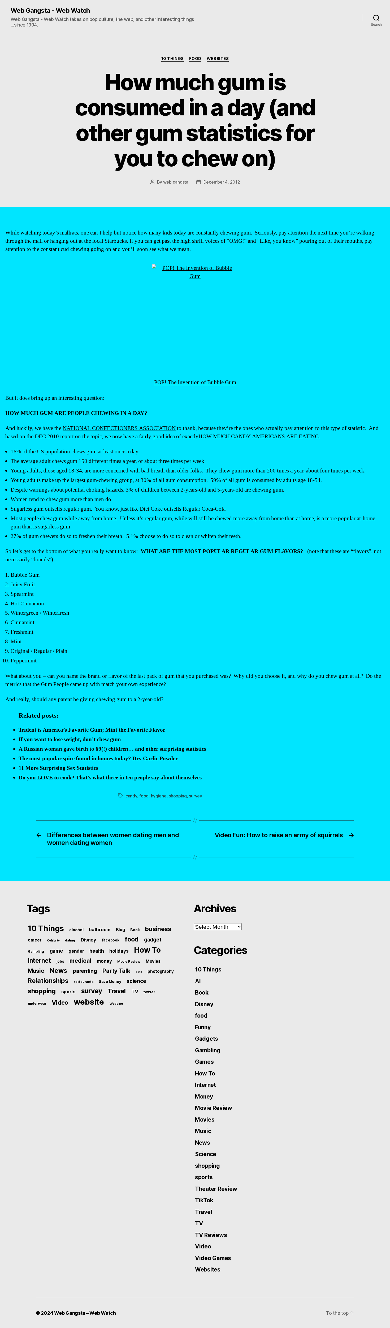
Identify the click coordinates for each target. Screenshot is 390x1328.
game (56, 951)
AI (198, 981)
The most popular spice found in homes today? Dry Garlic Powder (98, 758)
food (195, 58)
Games (204, 1061)
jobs (60, 961)
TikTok (204, 1200)
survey (195, 795)
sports (68, 991)
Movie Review (128, 962)
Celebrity (53, 940)
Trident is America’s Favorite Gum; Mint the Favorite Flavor (92, 730)
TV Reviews (211, 1235)
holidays (118, 951)
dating (70, 940)
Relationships (48, 980)
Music (36, 970)
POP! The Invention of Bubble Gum (195, 382)
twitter (149, 992)
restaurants (83, 982)
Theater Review (216, 1189)
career (34, 940)
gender (76, 951)
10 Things (172, 58)
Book (135, 930)
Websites (218, 58)
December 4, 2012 (221, 182)
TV (134, 991)
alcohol (76, 929)
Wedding (116, 1003)
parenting (85, 971)
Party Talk (116, 970)
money (104, 961)
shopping (178, 795)
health (96, 951)
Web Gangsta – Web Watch (85, 1313)
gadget (152, 939)
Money (204, 1096)
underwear (37, 1003)
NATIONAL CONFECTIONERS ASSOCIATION (119, 428)
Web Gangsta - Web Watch (50, 10)
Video (60, 1002)
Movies (153, 961)
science (136, 981)
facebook (110, 940)
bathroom (99, 929)
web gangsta (175, 182)
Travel (117, 991)
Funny (203, 1027)
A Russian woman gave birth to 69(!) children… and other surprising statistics (112, 749)
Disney (88, 940)
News (58, 970)
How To (147, 949)
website (89, 1001)
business (158, 929)
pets (139, 972)
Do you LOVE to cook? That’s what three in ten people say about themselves (110, 777)
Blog (120, 929)
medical (80, 960)
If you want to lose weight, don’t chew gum (70, 739)
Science (205, 1154)
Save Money (110, 981)
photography (161, 971)
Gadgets (206, 1038)
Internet (39, 960)
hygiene (159, 795)
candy (131, 795)
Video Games (213, 1258)
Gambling (36, 951)
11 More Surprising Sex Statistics (58, 768)
